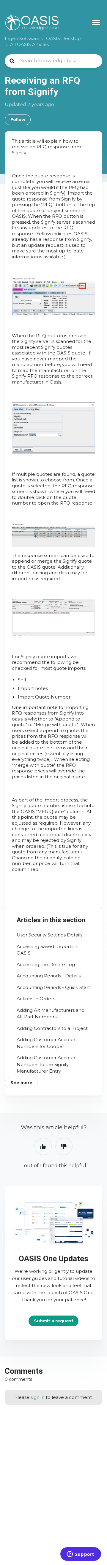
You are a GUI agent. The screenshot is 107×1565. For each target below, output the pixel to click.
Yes (43, 1146)
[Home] (32, 22)
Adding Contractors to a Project (52, 1028)
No (64, 1146)
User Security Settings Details (49, 935)
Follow (17, 119)
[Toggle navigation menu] (96, 23)
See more (21, 1082)
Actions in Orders (36, 998)
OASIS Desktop (63, 38)
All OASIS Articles (29, 44)
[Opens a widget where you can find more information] (80, 1554)
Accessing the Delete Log (46, 964)
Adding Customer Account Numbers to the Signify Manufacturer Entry (47, 1064)
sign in (38, 1397)
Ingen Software (22, 38)
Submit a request (53, 1321)
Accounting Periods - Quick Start (53, 987)
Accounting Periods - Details (49, 976)
